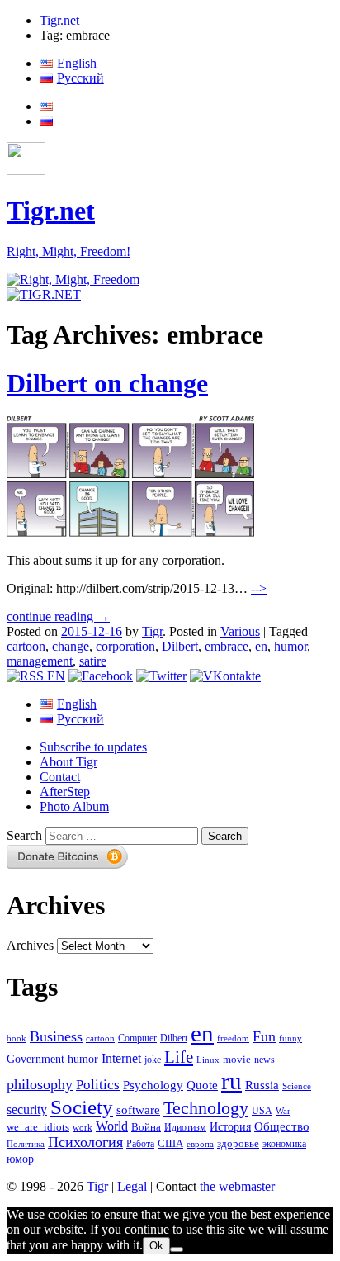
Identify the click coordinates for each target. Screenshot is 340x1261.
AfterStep (65, 792)
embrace (226, 646)
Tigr (152, 631)
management (40, 661)
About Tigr (68, 762)
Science (296, 1086)
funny (290, 1038)
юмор (20, 1159)
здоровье (238, 1143)
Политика (26, 1144)
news (264, 1059)
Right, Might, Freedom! (68, 251)
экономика (284, 1144)
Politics (98, 1085)
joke (152, 1060)
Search (24, 835)
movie (237, 1059)
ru (231, 1081)
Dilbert (180, 646)
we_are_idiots (38, 1127)
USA (262, 1111)
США (170, 1144)
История (230, 1127)
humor (290, 646)
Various (240, 631)
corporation (125, 646)
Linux (208, 1059)
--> (259, 588)
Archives (30, 945)
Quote (202, 1085)
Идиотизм (185, 1127)
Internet (121, 1058)
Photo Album (74, 806)
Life (178, 1057)
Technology (205, 1108)
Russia (262, 1085)
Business (56, 1036)
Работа (140, 1144)
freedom (233, 1038)
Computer (137, 1038)
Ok (156, 1246)
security (27, 1109)
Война (146, 1127)
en (261, 646)
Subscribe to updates (93, 747)
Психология (85, 1142)
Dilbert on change (107, 383)
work (82, 1127)
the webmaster (237, 1186)
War (283, 1111)
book (16, 1038)
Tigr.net (59, 20)
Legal (132, 1186)
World (112, 1126)
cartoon (26, 646)
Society (81, 1106)
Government (35, 1058)
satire (92, 661)
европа (200, 1144)
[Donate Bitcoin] (68, 864)
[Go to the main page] (73, 280)
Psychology (153, 1085)
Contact (60, 777)
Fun (264, 1036)
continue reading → (58, 616)
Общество (281, 1126)
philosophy (40, 1084)
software (138, 1109)
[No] (176, 1249)
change (70, 646)
